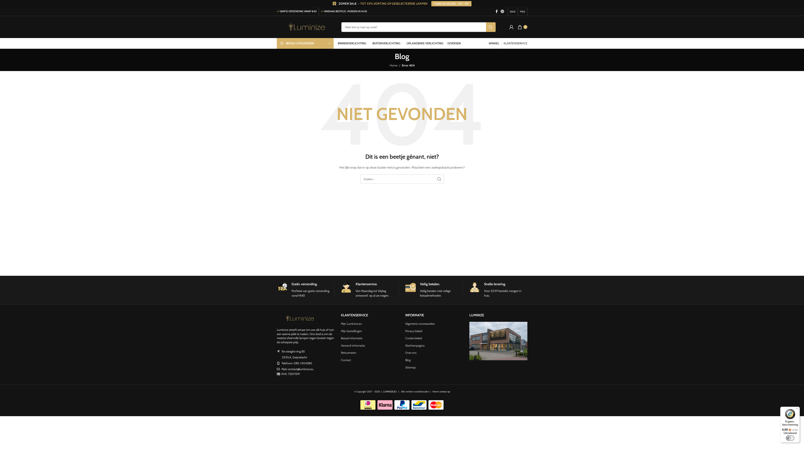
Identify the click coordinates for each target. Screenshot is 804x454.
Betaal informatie (351, 338)
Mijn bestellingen (351, 331)
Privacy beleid (413, 331)
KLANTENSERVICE (515, 43)
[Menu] (797, 409)
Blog (408, 360)
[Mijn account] (511, 27)
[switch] (790, 438)
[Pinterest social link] (502, 11)
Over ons (411, 353)
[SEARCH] (491, 27)
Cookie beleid (413, 338)
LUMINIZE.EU (390, 391)
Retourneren (348, 353)
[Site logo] (307, 27)
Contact (346, 360)
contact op (445, 391)
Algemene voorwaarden (420, 324)
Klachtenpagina (415, 345)
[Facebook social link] (496, 11)
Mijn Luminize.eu (351, 324)
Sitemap (410, 367)
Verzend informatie (353, 345)
